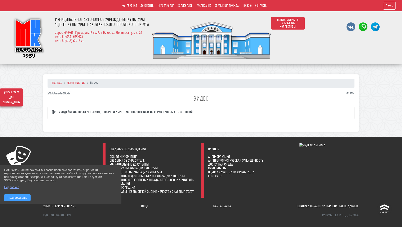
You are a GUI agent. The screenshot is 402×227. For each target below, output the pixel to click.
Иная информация (122, 187)
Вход (144, 206)
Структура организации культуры (134, 168)
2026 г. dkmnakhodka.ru (59, 206)
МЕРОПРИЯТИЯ (166, 6)
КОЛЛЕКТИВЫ (185, 6)
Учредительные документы (129, 164)
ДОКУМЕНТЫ (147, 6)
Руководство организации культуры (136, 172)
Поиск (389, 6)
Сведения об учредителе (127, 160)
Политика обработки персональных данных (327, 206)
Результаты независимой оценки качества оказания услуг (152, 191)
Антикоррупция (219, 156)
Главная (56, 83)
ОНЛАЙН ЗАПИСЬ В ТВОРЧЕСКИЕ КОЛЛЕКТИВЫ (288, 23)
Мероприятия (217, 168)
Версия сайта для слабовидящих (11, 97)
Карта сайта (222, 206)
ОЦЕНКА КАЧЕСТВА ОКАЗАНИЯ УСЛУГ (231, 172)
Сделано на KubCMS (57, 215)
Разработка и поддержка (340, 215)
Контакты (215, 176)
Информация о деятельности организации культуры (147, 176)
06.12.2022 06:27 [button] (59, 93)
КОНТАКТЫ (261, 6)
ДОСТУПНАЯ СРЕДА (220, 164)
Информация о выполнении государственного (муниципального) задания (152, 182)
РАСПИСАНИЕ (204, 6)
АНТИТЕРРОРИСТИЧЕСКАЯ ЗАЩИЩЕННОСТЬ (236, 160)
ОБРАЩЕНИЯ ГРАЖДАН (227, 6)
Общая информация (124, 156)
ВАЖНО (248, 6)
